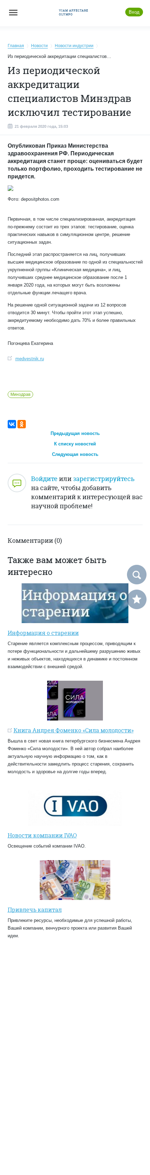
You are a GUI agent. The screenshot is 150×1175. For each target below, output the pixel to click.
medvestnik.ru (29, 358)
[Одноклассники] (21, 424)
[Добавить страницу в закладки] (137, 599)
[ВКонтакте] (12, 424)
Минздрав (20, 394)
